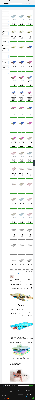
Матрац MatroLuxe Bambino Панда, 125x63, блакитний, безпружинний (21, 204)
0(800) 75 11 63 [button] (28, 390)
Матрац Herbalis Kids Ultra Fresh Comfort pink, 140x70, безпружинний (21, 143)
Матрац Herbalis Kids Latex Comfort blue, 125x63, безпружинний (13, 97)
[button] (3, 0)
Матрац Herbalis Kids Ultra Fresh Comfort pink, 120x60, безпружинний (29, 128)
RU (28, 0)
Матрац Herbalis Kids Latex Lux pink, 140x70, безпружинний (13, 250)
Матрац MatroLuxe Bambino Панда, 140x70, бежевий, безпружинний (13, 219)
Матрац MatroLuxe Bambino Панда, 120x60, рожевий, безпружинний (29, 189)
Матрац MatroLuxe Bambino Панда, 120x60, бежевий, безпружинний (21, 189)
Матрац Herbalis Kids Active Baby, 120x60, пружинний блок (29, 21)
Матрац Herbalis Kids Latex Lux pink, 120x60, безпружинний (29, 234)
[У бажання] (16, 28)
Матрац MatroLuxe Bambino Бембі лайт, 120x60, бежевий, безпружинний (29, 143)
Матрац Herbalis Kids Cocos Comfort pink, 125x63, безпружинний (13, 82)
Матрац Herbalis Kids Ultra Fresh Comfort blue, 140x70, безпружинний (21, 128)
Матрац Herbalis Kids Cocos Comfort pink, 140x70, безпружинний (21, 82)
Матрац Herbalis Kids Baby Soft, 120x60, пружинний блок (29, 36)
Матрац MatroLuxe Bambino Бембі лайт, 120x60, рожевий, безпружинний (13, 158)
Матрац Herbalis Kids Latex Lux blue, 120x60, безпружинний (13, 234)
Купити (13, 56)
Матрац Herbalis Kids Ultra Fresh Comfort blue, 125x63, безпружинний (13, 128)
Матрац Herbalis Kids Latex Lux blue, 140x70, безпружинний (21, 234)
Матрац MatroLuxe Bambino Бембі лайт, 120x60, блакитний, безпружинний (13, 21)
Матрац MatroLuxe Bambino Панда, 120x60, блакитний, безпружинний (21, 21)
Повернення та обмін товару (4, 395)
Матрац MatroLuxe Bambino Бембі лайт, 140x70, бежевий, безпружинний (21, 158)
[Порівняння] (16, 44)
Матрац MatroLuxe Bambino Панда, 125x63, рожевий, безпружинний (29, 204)
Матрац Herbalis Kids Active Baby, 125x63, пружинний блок (13, 36)
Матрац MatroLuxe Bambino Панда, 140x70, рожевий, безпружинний (29, 219)
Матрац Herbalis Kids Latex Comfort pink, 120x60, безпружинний (29, 97)
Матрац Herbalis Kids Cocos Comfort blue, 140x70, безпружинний (21, 67)
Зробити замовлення (31, 3)
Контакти (2, 390)
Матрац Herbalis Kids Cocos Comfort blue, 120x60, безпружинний (29, 52)
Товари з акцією (11, 390)
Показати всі (3, 74)
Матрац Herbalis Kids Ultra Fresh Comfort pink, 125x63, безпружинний (13, 143)
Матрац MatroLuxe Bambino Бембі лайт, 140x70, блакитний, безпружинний (29, 158)
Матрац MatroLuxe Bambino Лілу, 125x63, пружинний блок (29, 173)
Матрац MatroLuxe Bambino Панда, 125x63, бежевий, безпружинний (13, 204)
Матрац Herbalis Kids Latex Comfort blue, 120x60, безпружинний (29, 82)
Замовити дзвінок (25, 3)
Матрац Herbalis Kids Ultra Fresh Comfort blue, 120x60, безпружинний (29, 112)
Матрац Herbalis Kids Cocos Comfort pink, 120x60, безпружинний (29, 67)
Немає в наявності (13, 254)
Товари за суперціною (12, 391)
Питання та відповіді (3, 394)
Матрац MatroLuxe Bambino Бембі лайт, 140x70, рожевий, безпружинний (13, 173)
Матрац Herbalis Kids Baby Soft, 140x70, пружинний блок (21, 52)
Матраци (6, 7)
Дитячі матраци (10, 7)
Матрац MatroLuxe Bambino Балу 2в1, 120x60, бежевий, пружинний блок (21, 265)
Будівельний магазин (3, 7)
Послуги (2, 391)
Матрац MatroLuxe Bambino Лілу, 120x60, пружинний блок (21, 173)
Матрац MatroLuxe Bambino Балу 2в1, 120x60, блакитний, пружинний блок (29, 265)
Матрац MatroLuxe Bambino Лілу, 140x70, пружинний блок (13, 189)
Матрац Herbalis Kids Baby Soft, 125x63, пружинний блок (13, 52)
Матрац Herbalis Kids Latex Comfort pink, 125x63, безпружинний (13, 112)
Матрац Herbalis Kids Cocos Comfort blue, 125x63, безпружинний (13, 67)
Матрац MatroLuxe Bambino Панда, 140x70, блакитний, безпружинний (21, 219)
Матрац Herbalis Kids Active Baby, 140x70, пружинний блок (21, 36)
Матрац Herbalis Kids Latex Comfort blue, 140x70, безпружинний (21, 97)
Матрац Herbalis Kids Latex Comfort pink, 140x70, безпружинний (21, 112)
